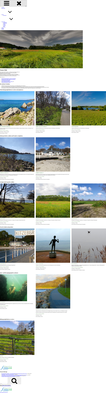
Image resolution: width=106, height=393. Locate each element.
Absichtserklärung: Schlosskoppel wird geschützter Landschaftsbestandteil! (11, 375)
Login (7, 392)
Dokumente (4, 15)
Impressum (1, 392)
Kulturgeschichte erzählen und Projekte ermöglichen (8, 79)
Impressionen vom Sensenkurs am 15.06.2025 (8, 374)
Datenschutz (4, 392)
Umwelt (4, 25)
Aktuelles (3, 7)
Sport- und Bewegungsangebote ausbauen (7, 81)
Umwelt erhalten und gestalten (6, 80)
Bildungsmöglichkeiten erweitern (6, 82)
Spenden (3, 28)
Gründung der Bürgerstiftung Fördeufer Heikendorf (8, 376)
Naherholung (5, 23)
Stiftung (3, 14)
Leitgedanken (5, 22)
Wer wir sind (3, 8)
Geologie (4, 24)
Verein (2, 27)
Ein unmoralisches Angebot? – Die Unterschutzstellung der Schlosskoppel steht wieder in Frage (14, 373)
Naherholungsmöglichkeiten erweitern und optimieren (9, 78)
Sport (4, 26)
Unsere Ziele (3, 21)
